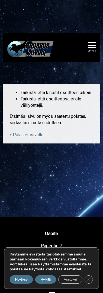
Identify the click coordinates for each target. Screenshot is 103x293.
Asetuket (70, 279)
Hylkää (46, 279)
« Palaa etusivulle (26, 134)
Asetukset (72, 269)
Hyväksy (21, 279)
